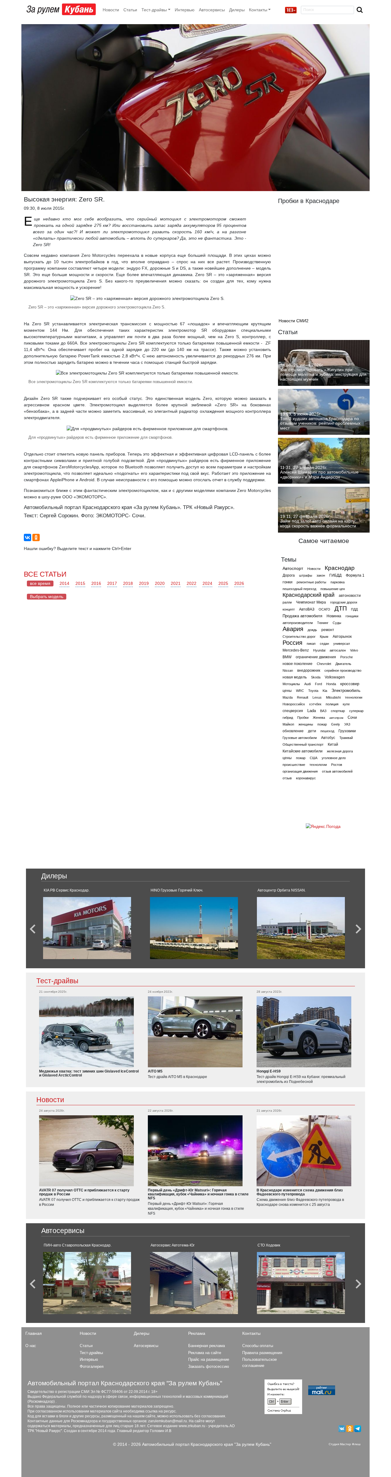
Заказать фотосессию (208, 1366)
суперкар (356, 711)
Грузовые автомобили (300, 738)
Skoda (315, 677)
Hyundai (319, 650)
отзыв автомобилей (337, 771)
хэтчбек (315, 704)
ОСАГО (324, 609)
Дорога (289, 575)
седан (324, 643)
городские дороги (343, 602)
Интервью (185, 9)
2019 (144, 583)
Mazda (288, 697)
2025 (223, 583)
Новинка (334, 616)
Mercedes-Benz (296, 650)
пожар (322, 724)
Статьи (130, 9)
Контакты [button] (258, 9)
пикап (311, 643)
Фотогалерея (92, 1366)
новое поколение (297, 664)
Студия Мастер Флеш (344, 1444)
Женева (319, 717)
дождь (312, 630)
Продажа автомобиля (302, 616)
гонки (287, 582)
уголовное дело (334, 758)
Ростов (336, 764)
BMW (287, 657)
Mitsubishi (333, 697)
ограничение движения (316, 657)
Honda (331, 684)
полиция (332, 704)
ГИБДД (335, 575)
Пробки (303, 717)
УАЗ (347, 724)
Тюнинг (322, 623)
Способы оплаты (257, 1345)
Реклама (196, 1333)
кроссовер (349, 683)
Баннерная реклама (206, 1345)
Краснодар (340, 568)
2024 (207, 583)
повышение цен (332, 589)
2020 (160, 583)
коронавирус (306, 778)
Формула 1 (355, 575)
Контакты (251, 1333)
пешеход (327, 731)
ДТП (340, 608)
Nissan (288, 670)
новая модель (295, 677)
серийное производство (342, 670)
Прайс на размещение (208, 1359)
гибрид (288, 717)
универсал (341, 643)
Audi (307, 684)
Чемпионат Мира (311, 602)
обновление (293, 731)
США (313, 758)
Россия (292, 642)
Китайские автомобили (303, 751)
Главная (33, 1333)
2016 (96, 583)
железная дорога (340, 751)
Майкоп (288, 724)
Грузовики (347, 731)
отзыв (287, 778)
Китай (333, 744)
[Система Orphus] (283, 1396)
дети (312, 731)
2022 (191, 583)
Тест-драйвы (57, 981)
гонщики (351, 616)
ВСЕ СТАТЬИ (45, 574)
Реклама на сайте (204, 1352)
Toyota (313, 690)
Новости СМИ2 (294, 320)
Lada (311, 710)
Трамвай (346, 738)
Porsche (346, 657)
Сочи (352, 717)
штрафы (305, 575)
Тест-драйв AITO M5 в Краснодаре (177, 1077)
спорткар (338, 711)
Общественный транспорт (303, 744)
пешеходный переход (299, 589)
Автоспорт (293, 568)
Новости (111, 9)
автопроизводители (298, 623)
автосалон (338, 650)
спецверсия (293, 711)
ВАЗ (323, 711)
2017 (112, 583)
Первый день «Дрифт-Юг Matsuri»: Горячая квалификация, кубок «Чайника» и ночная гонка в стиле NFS (196, 1209)
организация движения (300, 771)
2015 (80, 583)
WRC (300, 690)
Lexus (317, 697)
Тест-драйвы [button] (154, 9)
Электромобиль (345, 690)
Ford (318, 684)
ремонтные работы (311, 582)
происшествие (294, 764)
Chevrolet (324, 664)
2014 (64, 583)
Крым (324, 636)
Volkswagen (335, 677)
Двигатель (343, 664)
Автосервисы (212, 9)
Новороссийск (294, 704)
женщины (305, 724)
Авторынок (342, 636)
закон (320, 575)
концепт (289, 609)
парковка (338, 582)
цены (287, 691)
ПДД (354, 609)
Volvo (354, 650)
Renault (302, 697)
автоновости (350, 595)
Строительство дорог (299, 636)
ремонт (327, 630)
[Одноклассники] (36, 537)
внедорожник (308, 670)
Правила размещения (262, 1352)
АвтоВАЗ (306, 609)
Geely (335, 724)
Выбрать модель (46, 596)
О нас (30, 1345)
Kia (325, 690)
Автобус (328, 738)
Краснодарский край (308, 595)
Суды (337, 623)
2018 (128, 583)
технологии (353, 697)
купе (346, 704)
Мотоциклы (291, 684)
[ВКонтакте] (27, 537)
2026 (239, 583)
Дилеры (237, 9)
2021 (176, 583)
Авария (293, 629)
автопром (336, 717)
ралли (287, 602)
